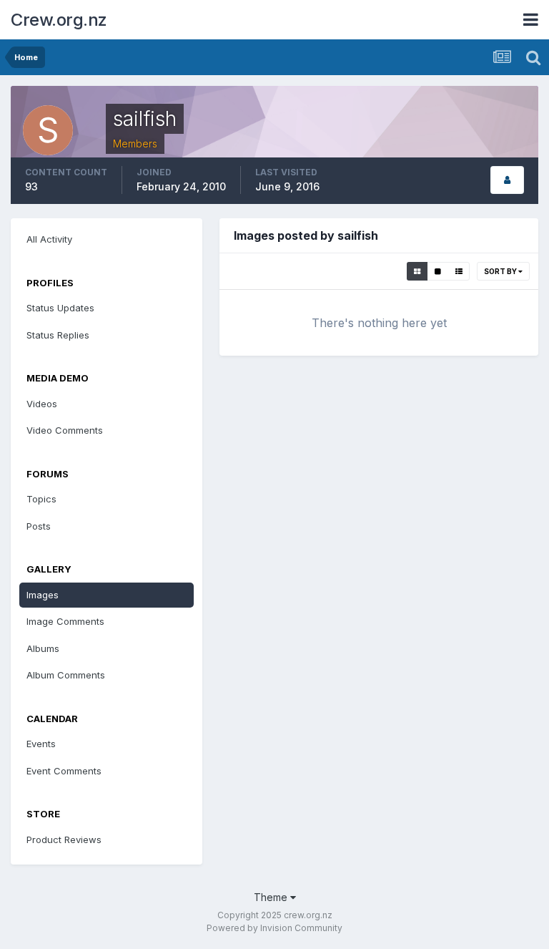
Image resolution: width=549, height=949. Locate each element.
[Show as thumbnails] (417, 271)
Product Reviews (64, 839)
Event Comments (64, 771)
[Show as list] (459, 271)
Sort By (501, 271)
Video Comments (64, 430)
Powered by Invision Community (274, 928)
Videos (41, 403)
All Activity (49, 239)
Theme (272, 897)
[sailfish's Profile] (507, 180)
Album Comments (65, 675)
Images (42, 594)
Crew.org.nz (59, 19)
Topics (41, 499)
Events (41, 743)
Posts (38, 526)
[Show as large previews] (437, 271)
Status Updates (60, 307)
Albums (42, 648)
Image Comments (65, 621)
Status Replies (57, 335)
